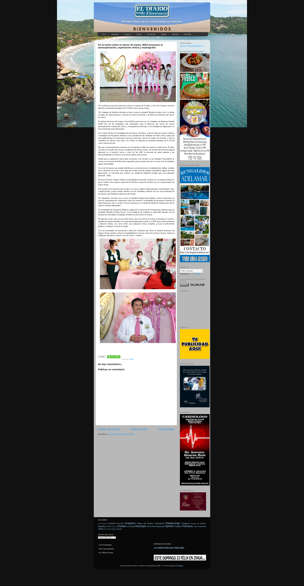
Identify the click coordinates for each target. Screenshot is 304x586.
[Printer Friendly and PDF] (101, 357)
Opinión (163, 34)
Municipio (115, 34)
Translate (197, 274)
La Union (131, 526)
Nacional (175, 34)
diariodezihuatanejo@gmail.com (192, 46)
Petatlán (177, 526)
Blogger (180, 566)
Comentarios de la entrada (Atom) (121, 434)
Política (195, 526)
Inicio (104, 34)
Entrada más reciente (109, 429)
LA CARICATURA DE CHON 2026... (169, 548)
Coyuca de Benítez (198, 523)
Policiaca (187, 526)
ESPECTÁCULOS (112, 526)
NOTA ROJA (151, 526)
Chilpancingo (172, 523)
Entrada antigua (166, 429)
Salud (131, 359)
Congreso (127, 34)
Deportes (102, 526)
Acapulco (130, 523)
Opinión (103, 523)
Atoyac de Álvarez (145, 523)
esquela (119, 529)
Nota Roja (187, 34)
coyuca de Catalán (109, 529)
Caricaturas (151, 34)
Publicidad (202, 526)
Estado (139, 34)
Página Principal (139, 429)
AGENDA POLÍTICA (116, 523)
